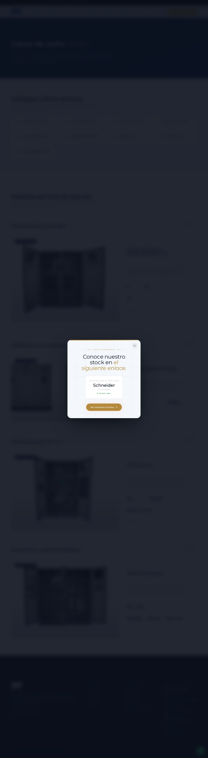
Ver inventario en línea (102, 407)
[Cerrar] (134, 345)
